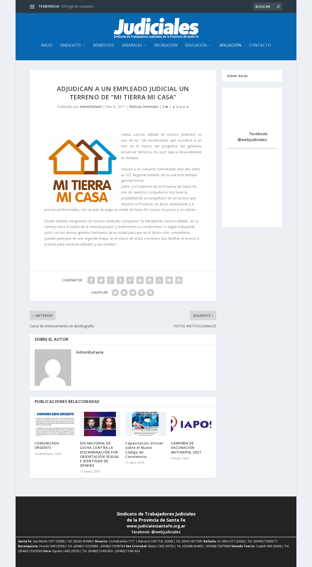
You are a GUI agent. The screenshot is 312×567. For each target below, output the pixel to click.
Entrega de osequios (77, 6)
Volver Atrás (237, 75)
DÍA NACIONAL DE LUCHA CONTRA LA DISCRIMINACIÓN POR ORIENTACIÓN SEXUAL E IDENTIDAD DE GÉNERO (99, 454)
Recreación (166, 45)
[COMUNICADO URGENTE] (55, 424)
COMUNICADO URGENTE (47, 445)
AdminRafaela (91, 106)
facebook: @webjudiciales (253, 136)
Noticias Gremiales (144, 106)
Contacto (260, 45)
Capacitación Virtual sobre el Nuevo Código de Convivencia (144, 450)
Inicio (47, 45)
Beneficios (103, 45)
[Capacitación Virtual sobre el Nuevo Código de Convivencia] (145, 424)
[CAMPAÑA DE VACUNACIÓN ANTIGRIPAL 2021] (191, 424)
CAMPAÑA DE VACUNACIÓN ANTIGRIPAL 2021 (186, 447)
